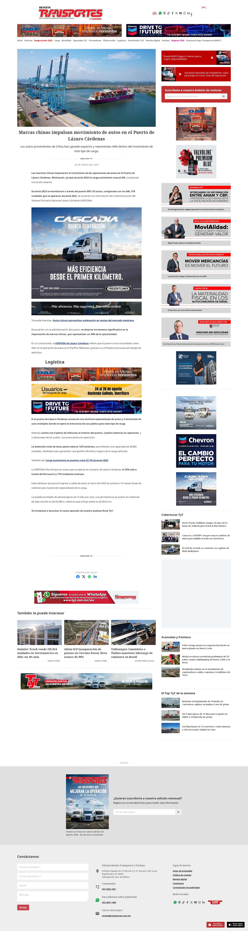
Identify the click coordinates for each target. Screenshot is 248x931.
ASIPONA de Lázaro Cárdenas (72, 343)
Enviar (23, 907)
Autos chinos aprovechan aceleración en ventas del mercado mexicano (93, 320)
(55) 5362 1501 (109, 889)
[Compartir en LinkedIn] (95, 576)
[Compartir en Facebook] (78, 576)
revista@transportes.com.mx (116, 915)
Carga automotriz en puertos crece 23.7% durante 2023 (77, 460)
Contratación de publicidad (186, 887)
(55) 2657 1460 (109, 902)
